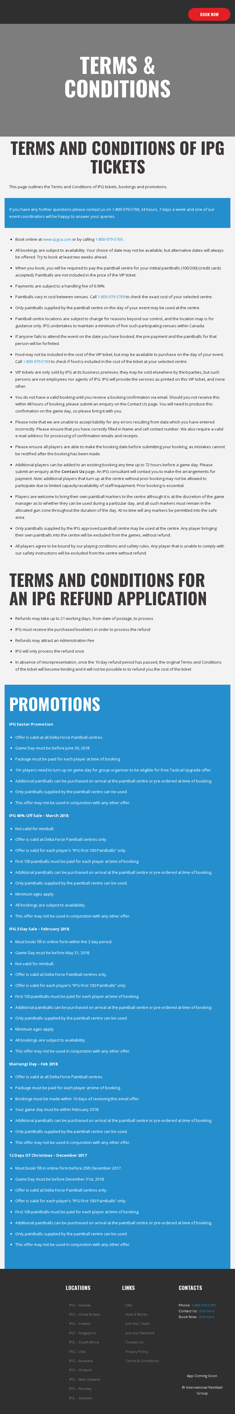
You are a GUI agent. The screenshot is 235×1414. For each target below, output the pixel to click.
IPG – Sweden (80, 1398)
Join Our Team (137, 1323)
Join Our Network (140, 1333)
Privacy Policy (136, 1351)
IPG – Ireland (79, 1323)
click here (206, 1311)
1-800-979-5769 (125, 209)
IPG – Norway (80, 1388)
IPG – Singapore (82, 1333)
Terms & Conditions (142, 1360)
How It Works (136, 1314)
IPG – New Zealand (84, 1379)
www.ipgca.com (57, 239)
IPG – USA (77, 1351)
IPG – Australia (81, 1360)
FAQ (128, 1305)
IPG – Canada (80, 1305)
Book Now (209, 14)
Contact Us (134, 1342)
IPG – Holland (80, 1370)
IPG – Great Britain (84, 1314)
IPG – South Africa (84, 1342)
